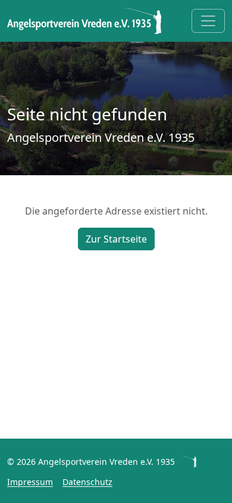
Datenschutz (87, 482)
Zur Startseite (116, 239)
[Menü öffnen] (208, 21)
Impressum (30, 482)
